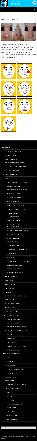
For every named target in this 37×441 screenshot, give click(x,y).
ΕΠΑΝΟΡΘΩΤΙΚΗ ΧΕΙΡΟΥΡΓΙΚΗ (14, 163)
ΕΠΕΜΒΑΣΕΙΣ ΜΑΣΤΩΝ (12, 388)
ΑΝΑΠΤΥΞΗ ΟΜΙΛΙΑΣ (13, 221)
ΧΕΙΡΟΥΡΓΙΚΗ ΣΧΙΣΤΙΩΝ (14, 194)
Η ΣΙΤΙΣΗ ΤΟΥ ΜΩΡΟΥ (13, 186)
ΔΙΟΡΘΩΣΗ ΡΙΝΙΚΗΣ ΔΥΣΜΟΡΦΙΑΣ (17, 209)
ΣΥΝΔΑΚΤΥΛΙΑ (9, 300)
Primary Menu (34, 9)
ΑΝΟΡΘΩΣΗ (10, 400)
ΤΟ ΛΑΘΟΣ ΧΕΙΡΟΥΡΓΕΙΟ (14, 234)
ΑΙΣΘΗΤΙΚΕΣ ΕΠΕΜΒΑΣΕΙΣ (11, 354)
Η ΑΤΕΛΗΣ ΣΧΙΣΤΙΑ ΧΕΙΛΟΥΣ (15, 205)
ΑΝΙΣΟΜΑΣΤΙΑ (11, 408)
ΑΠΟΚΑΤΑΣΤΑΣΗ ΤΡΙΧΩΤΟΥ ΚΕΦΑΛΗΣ (16, 331)
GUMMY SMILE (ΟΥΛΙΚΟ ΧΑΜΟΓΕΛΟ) (16, 385)
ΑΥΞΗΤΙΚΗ (10, 396)
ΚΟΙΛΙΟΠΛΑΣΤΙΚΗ (10, 412)
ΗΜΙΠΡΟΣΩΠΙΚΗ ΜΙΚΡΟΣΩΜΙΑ (14, 273)
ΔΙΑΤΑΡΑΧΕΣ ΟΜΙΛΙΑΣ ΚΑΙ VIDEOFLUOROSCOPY (15, 225)
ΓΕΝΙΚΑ (9, 334)
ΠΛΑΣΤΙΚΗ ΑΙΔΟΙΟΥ (11, 415)
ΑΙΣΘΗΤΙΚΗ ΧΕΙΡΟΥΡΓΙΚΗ (13, 170)
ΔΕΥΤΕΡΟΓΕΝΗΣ (14, 217)
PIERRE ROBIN (9, 280)
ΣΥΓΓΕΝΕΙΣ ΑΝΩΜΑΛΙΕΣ (10, 174)
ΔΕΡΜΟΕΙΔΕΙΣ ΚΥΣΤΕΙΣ (12, 311)
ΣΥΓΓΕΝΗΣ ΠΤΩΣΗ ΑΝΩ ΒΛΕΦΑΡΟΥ (15, 296)
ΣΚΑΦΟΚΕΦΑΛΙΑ (14, 253)
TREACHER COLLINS (11, 276)
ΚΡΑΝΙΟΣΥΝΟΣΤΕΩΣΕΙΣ (12, 238)
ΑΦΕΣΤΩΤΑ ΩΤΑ (9, 288)
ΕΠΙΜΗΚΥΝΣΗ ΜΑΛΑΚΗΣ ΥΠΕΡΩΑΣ (18, 230)
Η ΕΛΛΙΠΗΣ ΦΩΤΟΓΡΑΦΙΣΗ (17, 369)
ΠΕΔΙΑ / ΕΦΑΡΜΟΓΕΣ (11, 159)
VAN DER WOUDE (10, 284)
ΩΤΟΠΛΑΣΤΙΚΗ (9, 381)
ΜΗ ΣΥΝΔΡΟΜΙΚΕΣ (12, 242)
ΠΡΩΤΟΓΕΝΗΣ (13, 213)
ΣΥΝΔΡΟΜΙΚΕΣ (11, 257)
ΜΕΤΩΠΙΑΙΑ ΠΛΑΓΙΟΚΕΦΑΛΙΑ (18, 249)
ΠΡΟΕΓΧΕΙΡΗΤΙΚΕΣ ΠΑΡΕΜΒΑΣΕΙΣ (17, 190)
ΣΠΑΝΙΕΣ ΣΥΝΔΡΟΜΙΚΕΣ (14, 265)
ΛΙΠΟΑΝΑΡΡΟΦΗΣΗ (11, 419)
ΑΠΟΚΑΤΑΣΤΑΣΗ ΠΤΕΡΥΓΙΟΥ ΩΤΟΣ (15, 346)
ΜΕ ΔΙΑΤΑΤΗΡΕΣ (12, 342)
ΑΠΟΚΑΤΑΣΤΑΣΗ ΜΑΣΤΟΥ (13, 350)
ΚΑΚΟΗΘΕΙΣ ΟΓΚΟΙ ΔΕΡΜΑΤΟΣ (14, 319)
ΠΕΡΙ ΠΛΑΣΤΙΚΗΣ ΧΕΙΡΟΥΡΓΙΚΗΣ (13, 151)
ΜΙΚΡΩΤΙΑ (8, 292)
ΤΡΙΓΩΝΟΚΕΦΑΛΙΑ (14, 246)
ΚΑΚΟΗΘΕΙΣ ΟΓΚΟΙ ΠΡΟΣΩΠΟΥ (16, 327)
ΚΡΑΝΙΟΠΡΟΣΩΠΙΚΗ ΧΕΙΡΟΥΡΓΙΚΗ (15, 167)
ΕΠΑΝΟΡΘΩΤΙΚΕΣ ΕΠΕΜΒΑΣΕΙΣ (12, 315)
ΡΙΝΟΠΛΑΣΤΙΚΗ (10, 361)
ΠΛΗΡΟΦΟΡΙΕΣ (5, 147)
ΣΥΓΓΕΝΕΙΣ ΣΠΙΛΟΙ (10, 307)
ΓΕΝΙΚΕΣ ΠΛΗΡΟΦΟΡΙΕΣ (12, 155)
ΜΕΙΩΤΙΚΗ (10, 392)
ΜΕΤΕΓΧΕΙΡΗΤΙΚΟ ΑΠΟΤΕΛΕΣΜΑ (19, 261)
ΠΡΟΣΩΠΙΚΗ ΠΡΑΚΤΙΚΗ (14, 197)
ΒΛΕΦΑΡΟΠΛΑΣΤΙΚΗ (11, 377)
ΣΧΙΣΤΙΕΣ (7, 178)
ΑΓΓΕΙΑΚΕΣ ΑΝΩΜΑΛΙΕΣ (12, 303)
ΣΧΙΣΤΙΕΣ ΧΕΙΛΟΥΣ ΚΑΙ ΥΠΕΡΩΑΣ (17, 182)
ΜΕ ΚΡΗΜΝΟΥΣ (11, 338)
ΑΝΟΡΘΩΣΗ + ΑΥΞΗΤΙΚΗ (14, 404)
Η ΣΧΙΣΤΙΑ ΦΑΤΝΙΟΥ (13, 201)
